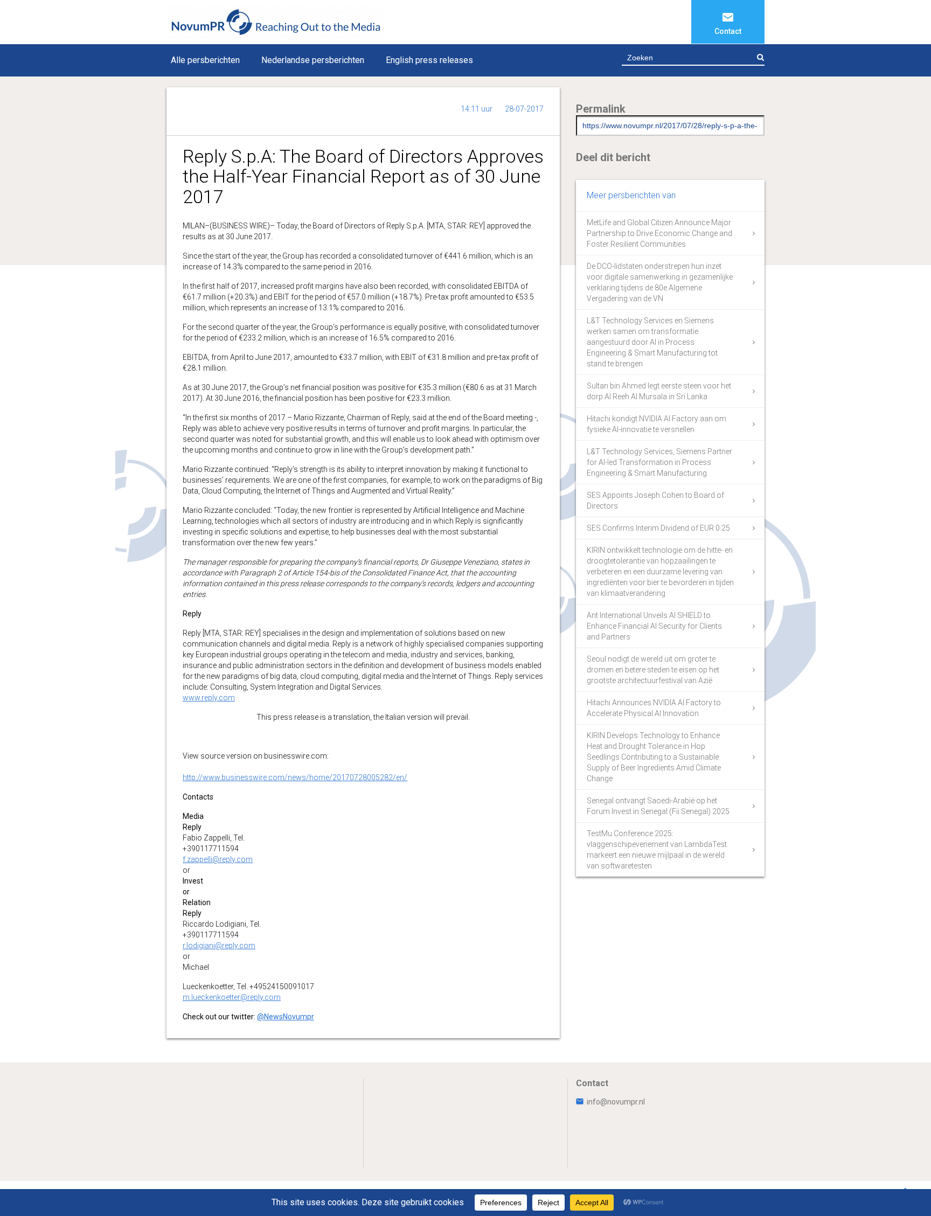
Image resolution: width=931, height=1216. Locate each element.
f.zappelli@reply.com (218, 859)
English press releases (429, 60)
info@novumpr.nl (616, 1101)
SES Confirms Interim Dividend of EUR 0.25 (658, 528)
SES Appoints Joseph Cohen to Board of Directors (655, 500)
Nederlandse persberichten (312, 60)
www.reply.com (209, 697)
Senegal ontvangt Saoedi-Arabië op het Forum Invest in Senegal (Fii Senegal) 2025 (658, 806)
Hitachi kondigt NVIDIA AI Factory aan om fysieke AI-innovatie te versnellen (656, 424)
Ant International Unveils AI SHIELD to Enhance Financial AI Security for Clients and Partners (654, 626)
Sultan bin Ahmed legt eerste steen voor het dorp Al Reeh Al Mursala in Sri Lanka (659, 391)
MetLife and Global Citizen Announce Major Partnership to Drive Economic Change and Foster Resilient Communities (659, 233)
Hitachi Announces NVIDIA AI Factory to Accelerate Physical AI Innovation (654, 708)
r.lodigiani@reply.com (219, 945)
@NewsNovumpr (285, 1016)
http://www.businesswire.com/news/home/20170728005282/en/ (295, 777)
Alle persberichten (205, 60)
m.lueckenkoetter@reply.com (232, 997)
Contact (727, 31)
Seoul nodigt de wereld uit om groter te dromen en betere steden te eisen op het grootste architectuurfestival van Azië (653, 670)
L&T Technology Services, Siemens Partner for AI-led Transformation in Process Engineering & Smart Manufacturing (659, 462)
